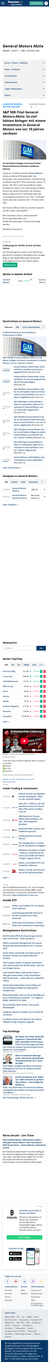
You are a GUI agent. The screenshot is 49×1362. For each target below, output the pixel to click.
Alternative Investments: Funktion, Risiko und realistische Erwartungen (28, 924)
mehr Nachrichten (11, 467)
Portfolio (9, 1334)
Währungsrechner (23, 1334)
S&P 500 (20, 1322)
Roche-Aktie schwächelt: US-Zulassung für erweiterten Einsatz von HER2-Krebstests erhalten (23, 956)
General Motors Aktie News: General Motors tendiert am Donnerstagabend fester (29, 369)
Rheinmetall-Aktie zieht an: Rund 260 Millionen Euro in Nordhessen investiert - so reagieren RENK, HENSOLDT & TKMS (24, 998)
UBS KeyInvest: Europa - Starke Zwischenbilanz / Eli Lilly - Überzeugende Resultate (30, 820)
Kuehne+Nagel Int (11, 706)
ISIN (23, 51)
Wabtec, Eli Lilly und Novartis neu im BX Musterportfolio (32, 871)
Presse (8, 1297)
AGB (33, 1300)
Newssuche (10, 642)
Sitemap (8, 1300)
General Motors (35, 173)
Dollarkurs (27, 1325)
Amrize (6, 696)
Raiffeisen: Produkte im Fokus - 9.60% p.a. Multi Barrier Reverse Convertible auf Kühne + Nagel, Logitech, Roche (32, 854)
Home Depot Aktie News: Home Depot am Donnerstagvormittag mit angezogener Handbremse (22, 988)
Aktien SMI (9, 1317)
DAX (36, 1317)
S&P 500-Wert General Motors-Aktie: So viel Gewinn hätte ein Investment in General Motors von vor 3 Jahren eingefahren (29, 393)
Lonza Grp (7, 676)
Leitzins (8, 1336)
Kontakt (8, 1290)
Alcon (5, 691)
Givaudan (7, 716)
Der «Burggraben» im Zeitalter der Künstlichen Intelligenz (32, 844)
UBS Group (8, 686)
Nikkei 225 (9, 1322)
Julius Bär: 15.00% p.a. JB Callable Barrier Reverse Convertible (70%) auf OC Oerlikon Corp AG (32, 807)
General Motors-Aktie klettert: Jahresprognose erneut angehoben (29, 458)
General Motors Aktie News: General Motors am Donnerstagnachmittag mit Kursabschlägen (30, 379)
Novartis (7, 711)
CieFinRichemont (10, 681)
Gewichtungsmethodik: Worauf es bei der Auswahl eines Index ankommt (27, 916)
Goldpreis (36, 1322)
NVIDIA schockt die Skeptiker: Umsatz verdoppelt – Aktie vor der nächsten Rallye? (32, 796)
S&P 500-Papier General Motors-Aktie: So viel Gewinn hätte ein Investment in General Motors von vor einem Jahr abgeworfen (29, 405)
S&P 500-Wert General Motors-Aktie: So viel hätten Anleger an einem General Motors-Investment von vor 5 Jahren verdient (30, 433)
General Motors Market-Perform (19, 496)
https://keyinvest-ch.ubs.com (25, 895)
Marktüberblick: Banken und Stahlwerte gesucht (31, 830)
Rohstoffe (32, 1331)
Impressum (36, 1290)
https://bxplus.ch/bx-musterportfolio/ (17, 775)
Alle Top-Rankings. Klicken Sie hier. (18, 1097)
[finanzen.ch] (15, 2)
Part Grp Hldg (9, 671)
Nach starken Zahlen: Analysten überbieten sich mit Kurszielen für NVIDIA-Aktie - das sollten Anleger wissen (23, 965)
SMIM (29, 1317)
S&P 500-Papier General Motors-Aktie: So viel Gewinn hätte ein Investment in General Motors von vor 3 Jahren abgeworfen (29, 446)
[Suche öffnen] (46, 3)
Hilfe (23, 1290)
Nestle (6, 701)
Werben (24, 1294)
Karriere (8, 1294)
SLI (23, 1317)
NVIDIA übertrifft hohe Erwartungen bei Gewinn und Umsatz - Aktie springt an (23, 937)
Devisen (16, 1325)
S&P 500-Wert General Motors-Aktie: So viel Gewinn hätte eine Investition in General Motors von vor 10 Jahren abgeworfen (30, 421)
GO (41, 648)
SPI (18, 1317)
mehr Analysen (9, 504)
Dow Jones (23, 1319)
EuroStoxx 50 (11, 1319)
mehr (5, 721)
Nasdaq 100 (36, 1319)
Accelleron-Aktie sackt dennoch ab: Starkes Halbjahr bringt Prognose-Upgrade (22, 1020)
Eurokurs (9, 1328)
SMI (27, 1322)
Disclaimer (36, 1297)
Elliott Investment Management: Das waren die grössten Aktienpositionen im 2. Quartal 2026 (22, 946)
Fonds (30, 1328)
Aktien (7, 1325)
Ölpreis (37, 1334)
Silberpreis (20, 1328)
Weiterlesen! (10, 265)
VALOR (6, 51)
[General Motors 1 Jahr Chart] (38, 281)
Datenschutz (36, 1294)
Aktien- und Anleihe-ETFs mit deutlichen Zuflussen (31, 864)
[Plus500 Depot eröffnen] (14, 4)
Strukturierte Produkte (15, 1331)
